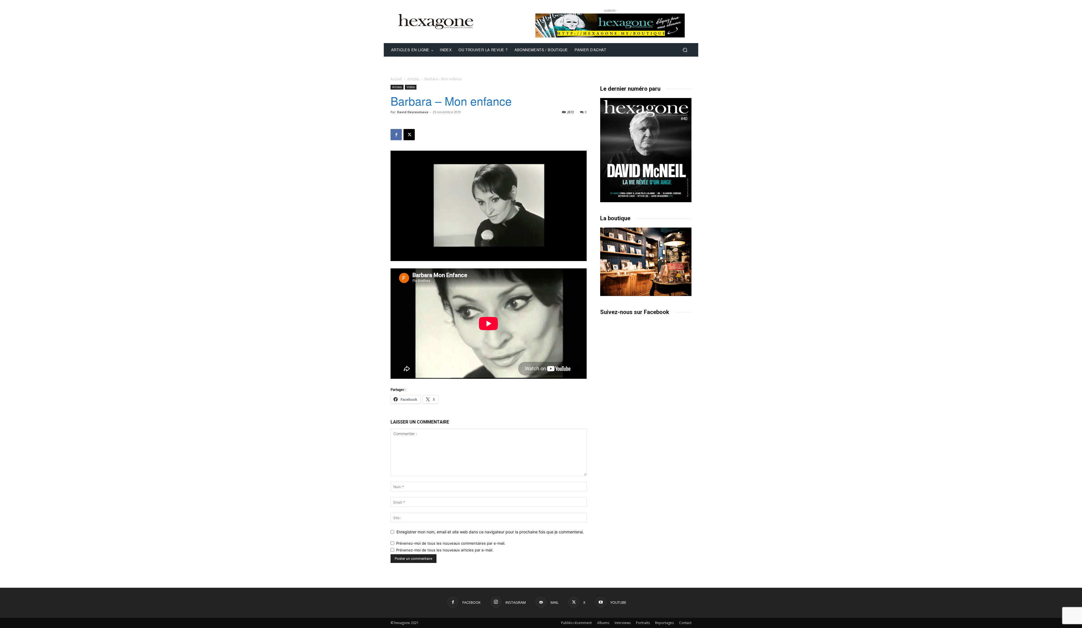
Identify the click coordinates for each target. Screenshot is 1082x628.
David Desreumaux (412, 112)
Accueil (396, 79)
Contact (685, 622)
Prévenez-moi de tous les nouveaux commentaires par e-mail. (450, 543)
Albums (603, 622)
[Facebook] (396, 134)
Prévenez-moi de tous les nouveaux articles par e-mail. (444, 550)
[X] (409, 134)
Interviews (623, 622)
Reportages (664, 622)
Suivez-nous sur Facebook (634, 312)
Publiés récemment (576, 622)
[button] (684, 50)
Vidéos (411, 87)
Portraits (643, 622)
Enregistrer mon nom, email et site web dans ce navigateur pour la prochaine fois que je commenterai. (490, 531)
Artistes (413, 79)
